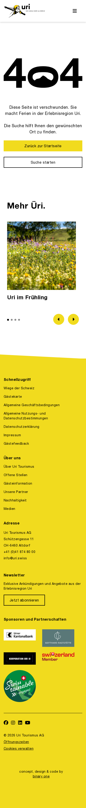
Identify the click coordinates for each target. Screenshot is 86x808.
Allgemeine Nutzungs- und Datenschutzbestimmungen (26, 416)
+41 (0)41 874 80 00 (19, 552)
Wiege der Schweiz (19, 388)
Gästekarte (13, 396)
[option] (41, 262)
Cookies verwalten (18, 748)
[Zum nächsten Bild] (73, 319)
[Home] (24, 11)
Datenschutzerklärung (21, 427)
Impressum (12, 435)
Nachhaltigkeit (15, 500)
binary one (41, 776)
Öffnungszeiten (16, 742)
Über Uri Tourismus (19, 466)
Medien (9, 509)
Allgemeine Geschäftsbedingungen (32, 405)
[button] (8, 320)
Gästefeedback (16, 443)
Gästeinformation (18, 483)
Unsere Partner (16, 492)
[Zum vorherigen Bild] (58, 319)
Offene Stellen (16, 475)
